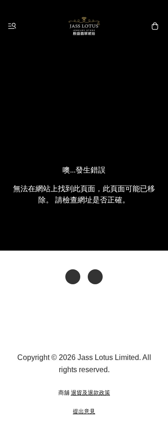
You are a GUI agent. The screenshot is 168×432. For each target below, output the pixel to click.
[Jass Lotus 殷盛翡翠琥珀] (84, 26)
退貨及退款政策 (90, 392)
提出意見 (84, 411)
